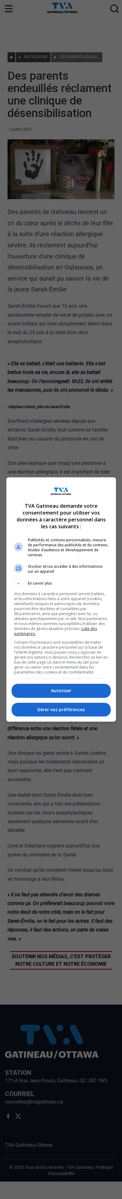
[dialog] (61, 599)
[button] (61, 583)
